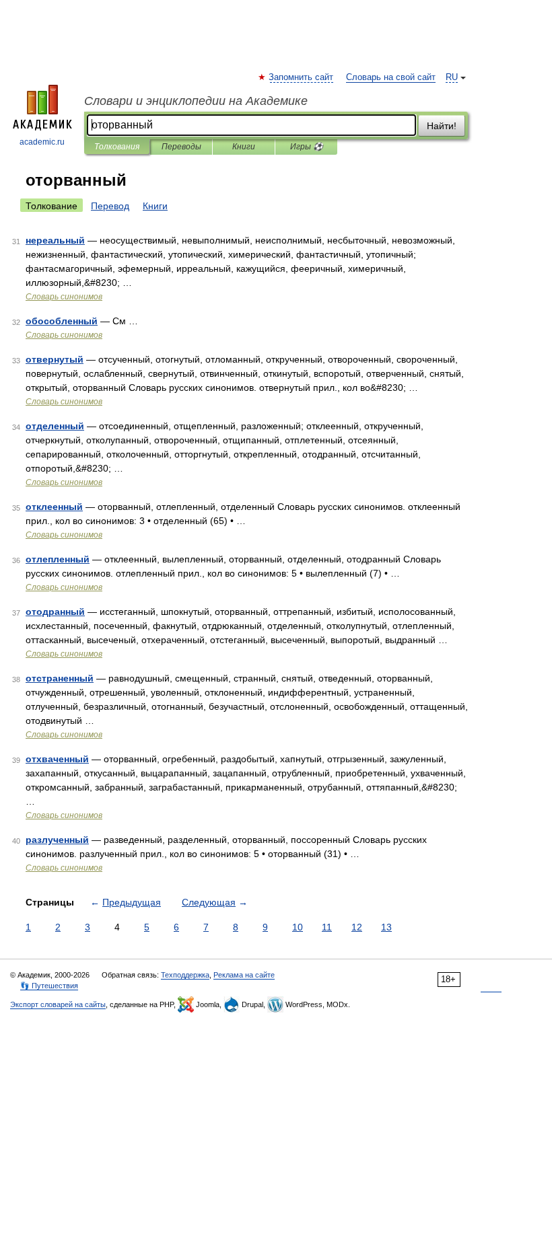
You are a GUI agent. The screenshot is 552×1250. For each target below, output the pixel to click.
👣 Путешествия (49, 986)
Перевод (110, 205)
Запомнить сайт (301, 77)
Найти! (441, 125)
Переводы (181, 146)
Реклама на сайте (244, 975)
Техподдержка (185, 975)
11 (327, 927)
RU (452, 77)
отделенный (55, 425)
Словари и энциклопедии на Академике (196, 101)
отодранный (55, 611)
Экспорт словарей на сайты (58, 1004)
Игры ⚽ (306, 146)
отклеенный (54, 506)
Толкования (116, 146)
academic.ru (42, 142)
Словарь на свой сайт (391, 77)
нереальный (55, 240)
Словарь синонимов (64, 296)
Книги (243, 146)
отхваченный (57, 758)
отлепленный (58, 559)
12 (356, 927)
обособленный (62, 321)
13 (386, 927)
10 (297, 927)
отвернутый (54, 359)
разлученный (57, 839)
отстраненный (60, 678)
